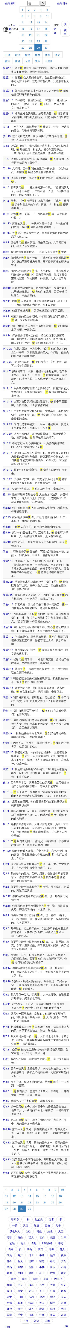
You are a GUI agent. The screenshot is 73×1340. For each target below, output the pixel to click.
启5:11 (7, 1004)
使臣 (65, 32)
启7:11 (7, 1049)
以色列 (39, 1219)
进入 (31, 1309)
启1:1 (6, 811)
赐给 (31, 1273)
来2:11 (7, 301)
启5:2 (6, 994)
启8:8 (6, 1119)
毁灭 (36, 1320)
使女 (47, 54)
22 (46, 35)
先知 (52, 1285)
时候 (39, 1231)
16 (30, 28)
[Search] (42, 3)
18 (46, 28)
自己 (28, 1231)
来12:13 (7, 401)
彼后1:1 (7, 614)
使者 (17, 61)
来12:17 (7, 411)
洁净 (52, 1309)
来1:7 (6, 214)
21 (38, 35)
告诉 (31, 1297)
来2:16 (7, 310)
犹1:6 (6, 782)
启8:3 (6, 1068)
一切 (14, 1225)
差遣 (9, 1273)
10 (47, 16)
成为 (9, 1255)
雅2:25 (7, 517)
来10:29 (7, 348)
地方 (20, 1309)
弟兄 (31, 1291)
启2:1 (6, 864)
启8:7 (6, 1106)
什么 (9, 1261)
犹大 (31, 1237)
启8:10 (7, 1129)
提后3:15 (8, 90)
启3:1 (6, 915)
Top (8, 1326)
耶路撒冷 (47, 1243)
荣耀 (20, 1267)
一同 (20, 1297)
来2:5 (6, 252)
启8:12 (7, 1142)
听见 (20, 1261)
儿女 (9, 1297)
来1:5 (6, 187)
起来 (52, 1255)
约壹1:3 (7, 697)
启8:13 (7, 1159)
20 (30, 35)
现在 (31, 1261)
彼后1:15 (8, 650)
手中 (20, 1315)
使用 (7, 61)
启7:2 (6, 1036)
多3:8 (6, 145)
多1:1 (6, 126)
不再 (63, 1267)
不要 (42, 1267)
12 (30, 22)
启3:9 (6, 955)
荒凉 (35, 1279)
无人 (42, 1303)
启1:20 (7, 850)
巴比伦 (58, 1279)
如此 (50, 1231)
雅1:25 (7, 494)
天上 (42, 1291)
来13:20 (7, 479)
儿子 (58, 1225)
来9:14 (7, 335)
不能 (42, 1255)
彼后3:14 (8, 688)
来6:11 (7, 326)
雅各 (31, 1285)
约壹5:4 (7, 743)
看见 (33, 1243)
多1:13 (7, 136)
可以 (9, 1237)
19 (23, 35)
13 (38, 22)
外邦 (9, 1309)
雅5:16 (7, 532)
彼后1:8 (7, 627)
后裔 (9, 1303)
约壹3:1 (7, 720)
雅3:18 (7, 526)
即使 (17, 54)
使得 (27, 54)
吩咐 (29, 1249)
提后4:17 (8, 113)
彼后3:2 (7, 678)
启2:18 (7, 905)
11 (23, 22)
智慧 (42, 1261)
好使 (7, 54)
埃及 (42, 1237)
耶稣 (51, 1249)
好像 (42, 1315)
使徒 (57, 54)
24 (30, 41)
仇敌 (63, 1255)
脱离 (31, 1315)
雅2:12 (7, 507)
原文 (20, 1291)
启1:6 (6, 841)
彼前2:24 (8, 581)
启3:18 (7, 981)
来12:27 (7, 433)
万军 (42, 1285)
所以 (52, 1267)
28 (30, 47)
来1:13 (7, 223)
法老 (31, 1303)
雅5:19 (7, 542)
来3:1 (6, 316)
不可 (60, 1243)
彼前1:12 (8, 561)
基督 (31, 1267)
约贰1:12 (8, 769)
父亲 (20, 1285)
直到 (24, 1279)
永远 (42, 1297)
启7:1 (6, 1026)
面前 (47, 1225)
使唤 (37, 54)
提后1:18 (8, 68)
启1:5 (6, 824)
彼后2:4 (7, 659)
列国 (9, 1285)
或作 (52, 1273)
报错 (66, 1326)
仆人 (62, 1249)
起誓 (63, 1315)
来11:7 (7, 371)
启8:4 (6, 1081)
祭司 (52, 1261)
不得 (25, 1320)
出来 (63, 1237)
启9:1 (6, 1172)
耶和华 (15, 1219)
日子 (31, 1255)
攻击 (40, 1249)
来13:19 (7, 469)
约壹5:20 (8, 752)
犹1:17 (7, 801)
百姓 (20, 1237)
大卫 (60, 1231)
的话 (12, 1243)
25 (38, 41)
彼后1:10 (8, 636)
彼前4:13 (8, 604)
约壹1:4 (7, 710)
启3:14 (7, 968)
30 (46, 47)
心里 (20, 1303)
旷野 (63, 1303)
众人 (63, 1297)
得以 (52, 1315)
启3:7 (6, 941)
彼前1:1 (7, 551)
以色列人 (15, 1231)
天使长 (49, 61)
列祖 (46, 1279)
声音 (63, 1291)
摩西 (9, 1267)
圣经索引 (10, 3)
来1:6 (6, 200)
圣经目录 (62, 3)
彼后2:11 (8, 669)
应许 (42, 1309)
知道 (36, 1225)
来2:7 (6, 257)
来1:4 (6, 178)
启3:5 (6, 928)
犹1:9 (6, 792)
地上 (23, 1243)
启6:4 (6, 1013)
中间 (20, 1273)
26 (46, 41)
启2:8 (6, 886)
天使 (27, 61)
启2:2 (6, 873)
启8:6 (6, 1100)
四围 (47, 1320)
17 (38, 28)
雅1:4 (6, 488)
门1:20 (7, 168)
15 (23, 28)
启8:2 (6, 1059)
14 (46, 22)
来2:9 (6, 271)
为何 (63, 1309)
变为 (63, 1261)
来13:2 (7, 443)
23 (23, 41)
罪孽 (9, 1315)
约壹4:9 (7, 733)
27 (23, 47)
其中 (13, 1279)
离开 (20, 1255)
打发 (52, 1291)
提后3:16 (8, 100)
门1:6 (6, 159)
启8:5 (6, 1091)
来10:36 (7, 362)
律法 (52, 1297)
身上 (42, 1273)
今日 (9, 1291)
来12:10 (7, 388)
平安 (63, 1285)
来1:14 (7, 233)
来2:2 (6, 242)
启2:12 (7, 896)
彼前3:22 (8, 595)
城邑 (52, 1303)
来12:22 (7, 424)
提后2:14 (8, 77)
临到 (10, 1249)
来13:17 (7, 452)
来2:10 (7, 288)
